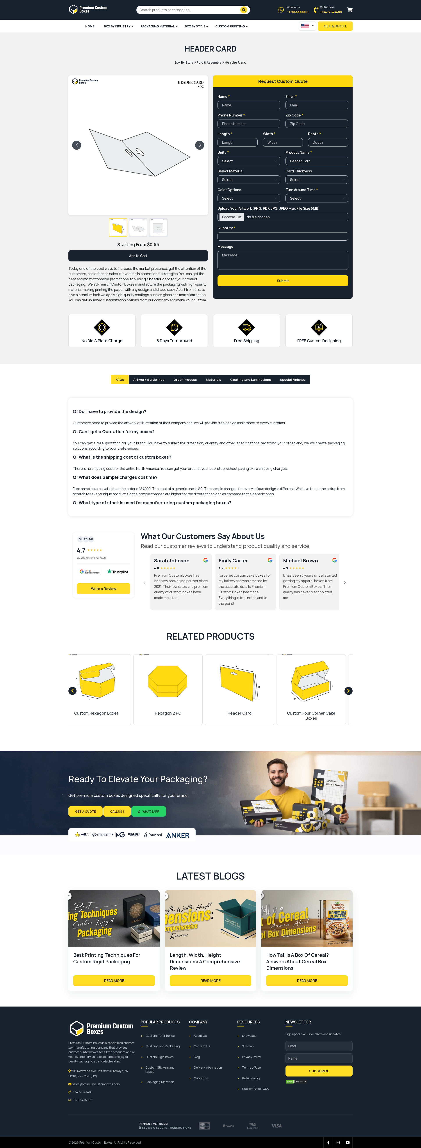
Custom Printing (230, 26)
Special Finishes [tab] (292, 379)
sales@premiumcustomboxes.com (95, 1084)
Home (89, 26)
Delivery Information (208, 1067)
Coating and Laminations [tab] (250, 379)
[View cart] (350, 10)
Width (269, 133)
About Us (200, 1036)
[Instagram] (338, 1142)
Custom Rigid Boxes (159, 1057)
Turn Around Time (301, 189)
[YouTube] (348, 1142)
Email (291, 96)
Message (225, 246)
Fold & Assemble (209, 62)
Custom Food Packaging (163, 1046)
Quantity (226, 227)
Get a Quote (85, 811)
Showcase (249, 1036)
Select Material (230, 171)
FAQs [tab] (120, 379)
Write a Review (103, 588)
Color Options (229, 189)
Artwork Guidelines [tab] (148, 379)
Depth (314, 133)
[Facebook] (328, 1142)
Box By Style (195, 26)
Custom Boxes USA (255, 1089)
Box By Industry (117, 26)
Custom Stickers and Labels (160, 1070)
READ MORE (114, 980)
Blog (197, 1057)
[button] (118, 227)
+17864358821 (82, 1100)
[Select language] (307, 26)
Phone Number (231, 115)
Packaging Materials (160, 1082)
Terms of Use (251, 1067)
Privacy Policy (251, 1057)
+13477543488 (82, 1092)
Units (223, 152)
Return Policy (251, 1078)
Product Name (298, 152)
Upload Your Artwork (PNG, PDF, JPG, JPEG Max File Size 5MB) (269, 208)
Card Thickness (298, 171)
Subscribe (319, 1071)
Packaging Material (158, 26)
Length (225, 133)
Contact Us (202, 1046)
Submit (283, 280)
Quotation (201, 1078)
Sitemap (247, 1046)
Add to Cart (138, 255)
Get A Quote (335, 26)
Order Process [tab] (185, 379)
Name (224, 96)
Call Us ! (117, 811)
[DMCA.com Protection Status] (296, 1082)
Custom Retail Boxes (160, 1036)
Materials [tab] (213, 379)
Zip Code (294, 115)
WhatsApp (150, 811)
